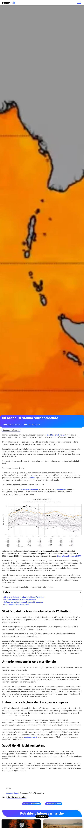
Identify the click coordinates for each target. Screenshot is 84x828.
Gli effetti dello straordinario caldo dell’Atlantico (24, 597)
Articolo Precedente (31, 804)
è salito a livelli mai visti (56, 435)
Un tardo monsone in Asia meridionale (20, 600)
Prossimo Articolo (53, 804)
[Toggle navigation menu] (79, 2)
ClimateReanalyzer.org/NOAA (69, 556)
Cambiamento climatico (17, 797)
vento (32, 478)
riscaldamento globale (29, 489)
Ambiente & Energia (11, 430)
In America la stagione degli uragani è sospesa (23, 602)
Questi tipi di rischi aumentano (16, 604)
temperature (61, 489)
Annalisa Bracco (12, 793)
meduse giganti (30, 737)
